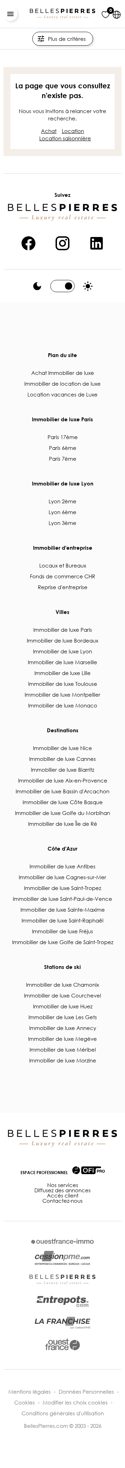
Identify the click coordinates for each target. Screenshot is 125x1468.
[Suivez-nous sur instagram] (62, 242)
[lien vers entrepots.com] (62, 1301)
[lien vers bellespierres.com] (62, 1280)
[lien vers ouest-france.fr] (62, 1344)
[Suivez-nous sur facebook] (28, 242)
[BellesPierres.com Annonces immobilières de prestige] (62, 14)
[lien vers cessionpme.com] (62, 1258)
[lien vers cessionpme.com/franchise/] (62, 1322)
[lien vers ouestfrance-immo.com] (62, 1241)
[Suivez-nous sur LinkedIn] (96, 242)
